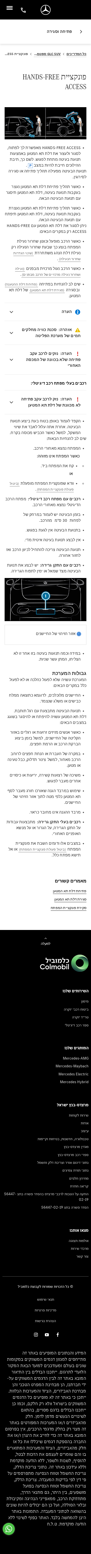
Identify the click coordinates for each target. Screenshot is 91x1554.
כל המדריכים (76, 54)
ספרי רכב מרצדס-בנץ (73, 1154)
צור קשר (82, 1256)
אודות (85, 1123)
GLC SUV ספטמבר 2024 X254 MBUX (47, 54)
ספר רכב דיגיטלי (77, 1025)
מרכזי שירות (80, 1248)
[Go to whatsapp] (9, 1529)
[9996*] (22, 10)
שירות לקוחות (79, 1115)
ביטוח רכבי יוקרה (76, 1009)
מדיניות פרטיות (45, 1310)
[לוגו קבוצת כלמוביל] (64, 970)
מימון (85, 1001)
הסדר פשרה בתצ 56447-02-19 (65, 1207)
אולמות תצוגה (79, 1240)
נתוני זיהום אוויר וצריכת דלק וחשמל (63, 1162)
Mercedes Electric (73, 1074)
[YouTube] (47, 1335)
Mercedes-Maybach (72, 1066)
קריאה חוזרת (79, 1186)
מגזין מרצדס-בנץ (76, 1146)
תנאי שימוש (45, 1299)
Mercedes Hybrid (74, 1081)
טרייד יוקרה (80, 1017)
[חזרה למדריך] (79, 31)
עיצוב (85, 1130)
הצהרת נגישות (45, 1320)
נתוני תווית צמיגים (75, 1170)
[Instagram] (36, 1335)
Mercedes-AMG (76, 1058)
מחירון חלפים (79, 1178)
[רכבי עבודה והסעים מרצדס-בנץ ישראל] (45, 10)
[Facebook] (58, 1335)
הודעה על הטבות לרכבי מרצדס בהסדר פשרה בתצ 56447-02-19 (46, 1196)
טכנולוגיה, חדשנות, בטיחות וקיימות (63, 1138)
